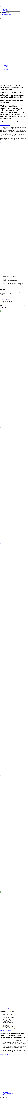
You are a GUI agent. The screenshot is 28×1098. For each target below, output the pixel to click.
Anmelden (2, 14)
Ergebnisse (5, 68)
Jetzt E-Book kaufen (5, 299)
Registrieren (8, 14)
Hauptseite (5, 65)
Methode (5, 66)
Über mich (5, 69)
